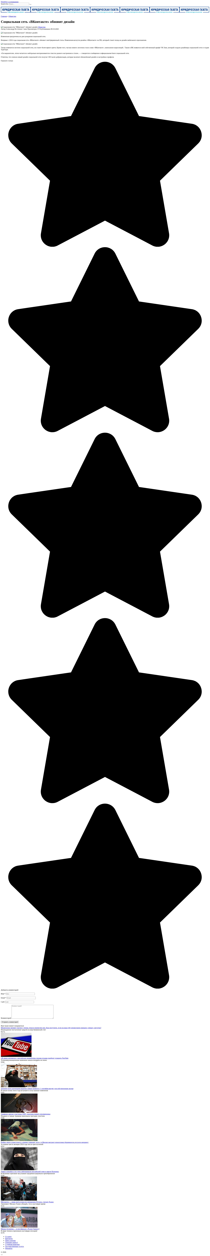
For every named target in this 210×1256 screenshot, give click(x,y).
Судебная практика (12, 1244)
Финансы (8, 1248)
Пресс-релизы (10, 1240)
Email (3, 998)
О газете (8, 1237)
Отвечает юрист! (11, 1242)
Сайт (3, 1002)
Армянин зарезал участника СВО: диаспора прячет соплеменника (25, 1114)
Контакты (9, 1238)
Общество (42, 27)
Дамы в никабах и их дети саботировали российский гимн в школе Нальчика (30, 1171)
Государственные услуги (14, 1246)
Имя (3, 994)
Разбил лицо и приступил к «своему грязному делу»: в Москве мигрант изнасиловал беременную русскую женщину (44, 1142)
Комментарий (6, 1018)
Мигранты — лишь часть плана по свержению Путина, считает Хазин (27, 1202)
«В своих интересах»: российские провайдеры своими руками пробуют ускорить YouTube (34, 1058)
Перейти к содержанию (9, 2)
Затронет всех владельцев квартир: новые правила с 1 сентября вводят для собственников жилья (37, 1089)
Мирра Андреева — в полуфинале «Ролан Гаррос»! (20, 1229)
